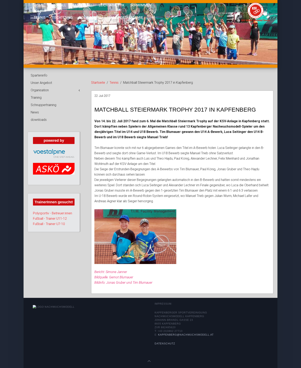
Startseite (98, 83)
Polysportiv (90, 17)
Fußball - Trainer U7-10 (49, 231)
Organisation (40, 90)
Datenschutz (165, 343)
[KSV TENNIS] (252, 10)
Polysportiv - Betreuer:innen (52, 220)
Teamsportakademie (125, 17)
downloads (39, 120)
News (35, 112)
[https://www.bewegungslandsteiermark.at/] (54, 172)
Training (36, 97)
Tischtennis (62, 17)
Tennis (40, 17)
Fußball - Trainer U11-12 (50, 225)
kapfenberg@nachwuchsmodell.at (186, 334)
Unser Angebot (41, 83)
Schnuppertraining (43, 105)
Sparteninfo (39, 75)
